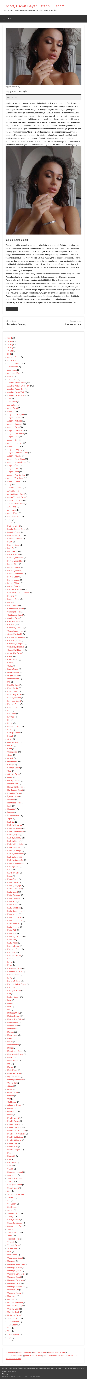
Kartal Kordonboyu (14, 911)
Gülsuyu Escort (13, 774)
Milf (8, 1064)
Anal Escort (12, 402)
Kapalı (10, 876)
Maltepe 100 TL (13, 1013)
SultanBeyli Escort (14, 1223)
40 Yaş (10, 351)
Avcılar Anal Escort (15, 488)
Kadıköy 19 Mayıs (14, 825)
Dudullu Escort (13, 679)
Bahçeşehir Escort (14, 539)
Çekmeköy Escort (14, 640)
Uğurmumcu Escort (15, 1258)
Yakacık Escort (13, 1322)
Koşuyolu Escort (14, 975)
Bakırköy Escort (13, 545)
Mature (10, 1048)
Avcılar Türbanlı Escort (16, 497)
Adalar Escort (12, 367)
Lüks (9, 1007)
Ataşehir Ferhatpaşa (15, 434)
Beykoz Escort (13, 577)
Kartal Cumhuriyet (14, 889)
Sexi (9, 1191)
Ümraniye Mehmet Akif (16, 1287)
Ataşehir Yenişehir (14, 481)
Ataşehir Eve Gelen (15, 430)
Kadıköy (10, 822)
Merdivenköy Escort (15, 1054)
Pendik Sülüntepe (14, 1140)
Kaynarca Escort (14, 956)
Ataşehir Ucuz (13, 472)
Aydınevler (11, 510)
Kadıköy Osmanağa (15, 860)
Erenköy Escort (13, 685)
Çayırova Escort (13, 621)
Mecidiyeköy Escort (15, 1051)
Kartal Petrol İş (13, 924)
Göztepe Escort (13, 768)
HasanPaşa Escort (14, 787)
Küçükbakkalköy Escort (16, 984)
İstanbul (10, 812)
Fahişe (10, 723)
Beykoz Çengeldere (15, 561)
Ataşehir (10, 411)
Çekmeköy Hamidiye (15, 647)
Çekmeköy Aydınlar (15, 631)
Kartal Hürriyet (13, 905)
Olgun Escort (12, 1092)
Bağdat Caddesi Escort (16, 529)
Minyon (10, 1067)
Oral (9, 1099)
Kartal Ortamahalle (14, 921)
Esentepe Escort (14, 701)
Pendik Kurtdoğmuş (15, 1137)
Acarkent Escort (13, 357)
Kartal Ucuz (12, 933)
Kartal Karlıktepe (14, 908)
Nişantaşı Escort (14, 1077)
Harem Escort (12, 784)
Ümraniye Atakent (14, 1268)
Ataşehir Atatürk (13, 418)
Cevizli (10, 656)
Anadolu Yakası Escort (16, 383)
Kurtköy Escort (13, 997)
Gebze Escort (12, 742)
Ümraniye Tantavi (14, 1293)
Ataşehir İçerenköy (14, 443)
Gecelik (10, 746)
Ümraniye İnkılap (14, 1283)
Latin (9, 1000)
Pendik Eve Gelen (14, 1127)
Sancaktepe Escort (15, 1178)
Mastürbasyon (13, 1045)
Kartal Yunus (12, 943)
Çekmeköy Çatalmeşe (16, 637)
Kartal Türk (11, 930)
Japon (9, 819)
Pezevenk (11, 1153)
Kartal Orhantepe (14, 917)
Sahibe (10, 1169)
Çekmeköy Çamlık (14, 634)
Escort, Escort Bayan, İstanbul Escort (34, 6)
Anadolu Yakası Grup (15, 389)
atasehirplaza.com (24, 1352)
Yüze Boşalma (13, 1334)
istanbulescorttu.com (51, 1355)
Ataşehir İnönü (13, 446)
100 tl (9, 338)
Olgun (9, 1089)
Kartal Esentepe (13, 895)
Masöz (10, 1042)
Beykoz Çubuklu (14, 570)
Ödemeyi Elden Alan (15, 1080)
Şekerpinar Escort (14, 1185)
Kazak (9, 959)
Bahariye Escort (13, 532)
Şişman (10, 1210)
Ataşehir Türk (12, 469)
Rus (9, 1159)
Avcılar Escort (12, 491)
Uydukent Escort (14, 1315)
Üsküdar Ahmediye (15, 1303)
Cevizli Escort (12, 660)
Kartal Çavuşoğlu (14, 886)
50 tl (9, 354)
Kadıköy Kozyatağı (14, 857)
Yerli (9, 1331)
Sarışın (10, 1182)
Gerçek (10, 758)
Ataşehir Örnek (13, 465)
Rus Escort (11, 1162)
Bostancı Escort (13, 599)
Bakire (10, 542)
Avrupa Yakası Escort (16, 504)
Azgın (9, 523)
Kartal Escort (11, 309)
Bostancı (10, 596)
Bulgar (10, 602)
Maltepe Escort (13, 1016)
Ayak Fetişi (11, 507)
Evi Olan (10, 717)
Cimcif (9, 663)
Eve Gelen (11, 714)
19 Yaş (10, 344)
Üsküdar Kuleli (13, 1312)
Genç (9, 749)
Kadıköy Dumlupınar (15, 831)
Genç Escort (12, 752)
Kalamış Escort (13, 866)
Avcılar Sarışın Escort (16, 494)
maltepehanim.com (13, 1359)
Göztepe (10, 765)
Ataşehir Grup (12, 440)
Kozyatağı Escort (14, 981)
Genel (9, 755)
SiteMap (5, 1374)
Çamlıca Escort (13, 618)
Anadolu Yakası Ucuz (16, 395)
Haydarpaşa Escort (15, 790)
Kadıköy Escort (13, 841)
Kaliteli (10, 870)
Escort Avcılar (12, 688)
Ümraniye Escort (14, 1277)
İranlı (9, 806)
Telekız (10, 1236)
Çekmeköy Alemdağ (15, 628)
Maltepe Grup (12, 1022)
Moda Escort (12, 1070)
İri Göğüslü (11, 809)
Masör (9, 1038)
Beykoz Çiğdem (13, 567)
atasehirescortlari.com (57, 1352)
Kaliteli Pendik (13, 873)
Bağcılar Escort (13, 526)
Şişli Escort (11, 1207)
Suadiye (10, 1217)
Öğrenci (10, 1086)
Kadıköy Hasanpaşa (15, 854)
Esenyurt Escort (13, 707)
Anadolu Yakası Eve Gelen (18, 386)
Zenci (9, 1341)
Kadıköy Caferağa (14, 828)
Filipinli (10, 736)
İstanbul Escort (13, 816)
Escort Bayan (12, 691)
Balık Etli (10, 548)
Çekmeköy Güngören (15, 644)
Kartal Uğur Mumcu (15, 936)
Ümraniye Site (13, 1290)
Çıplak (10, 666)
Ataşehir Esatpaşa (14, 424)
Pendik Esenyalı (14, 1124)
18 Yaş (10, 341)
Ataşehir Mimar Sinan (16, 459)
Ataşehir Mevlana (14, 456)
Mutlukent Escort (14, 1073)
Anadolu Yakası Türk (15, 392)
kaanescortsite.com (68, 1355)
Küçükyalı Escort (14, 991)
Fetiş (9, 730)
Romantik (11, 1156)
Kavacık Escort (13, 946)
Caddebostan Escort (15, 609)
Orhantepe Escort (14, 1105)
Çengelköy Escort (14, 653)
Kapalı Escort (12, 879)
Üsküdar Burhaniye (15, 1306)
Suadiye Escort (13, 1220)
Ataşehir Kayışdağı (15, 449)
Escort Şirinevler (14, 698)
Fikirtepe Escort (13, 733)
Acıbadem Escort (14, 364)
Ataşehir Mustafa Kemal (17, 462)
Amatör (10, 376)
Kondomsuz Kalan (14, 971)
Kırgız (9, 965)
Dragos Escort (13, 675)
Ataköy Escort (12, 405)
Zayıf (9, 1338)
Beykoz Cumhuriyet (15, 574)
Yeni (9, 1328)
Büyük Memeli (13, 605)
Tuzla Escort (12, 1248)
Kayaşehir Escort (14, 949)
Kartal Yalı (11, 940)
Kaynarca (11, 952)
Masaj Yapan (12, 1035)
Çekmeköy (11, 625)
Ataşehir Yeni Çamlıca (16, 475)
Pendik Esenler (13, 1121)
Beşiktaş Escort (13, 555)
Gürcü (9, 777)
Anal (9, 399)
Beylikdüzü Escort (14, 590)
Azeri (9, 520)
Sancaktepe (12, 1175)
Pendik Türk (12, 1143)
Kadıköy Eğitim (13, 835)
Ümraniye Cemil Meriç (16, 1274)
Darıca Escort (12, 669)
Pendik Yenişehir (14, 1150)
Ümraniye (11, 1261)
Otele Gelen (12, 1112)
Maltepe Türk (12, 1026)
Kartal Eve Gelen (14, 898)
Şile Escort (11, 1204)
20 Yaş (10, 348)
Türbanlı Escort (13, 1245)
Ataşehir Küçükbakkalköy (17, 453)
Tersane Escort (13, 1239)
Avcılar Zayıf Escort (15, 500)
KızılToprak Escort (14, 968)
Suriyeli (10, 1229)
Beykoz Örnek (13, 586)
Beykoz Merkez (13, 580)
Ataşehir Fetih (13, 437)
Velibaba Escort (13, 1318)
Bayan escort (12, 551)
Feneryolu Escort (14, 726)
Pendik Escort (13, 1118)
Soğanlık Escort (13, 1213)
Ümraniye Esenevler (15, 1280)
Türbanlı (10, 1242)
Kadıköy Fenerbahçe (15, 844)
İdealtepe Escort (13, 803)
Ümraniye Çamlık (14, 1271)
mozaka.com (11, 1352)
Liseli (9, 1003)
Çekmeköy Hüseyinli (15, 650)
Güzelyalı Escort (14, 781)
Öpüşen (10, 1096)
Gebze (10, 739)
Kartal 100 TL (12, 882)
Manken (10, 1032)
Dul (8, 682)
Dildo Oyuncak (13, 672)
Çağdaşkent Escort (15, 615)
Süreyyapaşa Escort (15, 1226)
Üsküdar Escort (13, 1309)
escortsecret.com (40, 1352)
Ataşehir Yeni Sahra (15, 478)
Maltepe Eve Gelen (15, 1019)
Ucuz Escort (12, 1255)
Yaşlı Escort (12, 1325)
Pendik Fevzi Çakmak (16, 1134)
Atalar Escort (12, 408)
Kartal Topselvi (13, 927)
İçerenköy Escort (14, 793)
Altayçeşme (12, 370)
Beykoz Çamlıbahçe (15, 558)
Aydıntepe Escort (14, 516)
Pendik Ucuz (12, 1147)
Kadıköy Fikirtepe (14, 851)
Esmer (10, 710)
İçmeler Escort (13, 796)
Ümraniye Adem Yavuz (16, 1264)
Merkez (10, 1057)
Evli (8, 720)
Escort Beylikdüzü (14, 695)
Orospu (10, 1108)
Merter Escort (12, 1061)
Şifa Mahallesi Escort (15, 1194)
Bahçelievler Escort (15, 535)
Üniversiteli (11, 1296)
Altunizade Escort (14, 373)
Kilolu (9, 962)
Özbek (10, 1115)
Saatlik (10, 1166)
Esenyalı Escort (13, 704)
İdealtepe (11, 800)
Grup (9, 771)
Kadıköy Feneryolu (15, 847)
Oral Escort (11, 1102)
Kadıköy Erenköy (14, 838)
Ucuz (9, 1252)
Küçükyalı (11, 987)
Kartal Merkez (12, 914)
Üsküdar (10, 1299)
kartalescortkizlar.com (14, 1355)
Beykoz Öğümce (14, 583)
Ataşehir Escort (13, 427)
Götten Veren (12, 761)
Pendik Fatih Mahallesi (16, 1131)
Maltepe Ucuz (12, 1029)
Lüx (8, 1010)
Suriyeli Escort (13, 1232)
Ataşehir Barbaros (14, 421)
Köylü (9, 978)
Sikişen (10, 1197)
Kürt (9, 994)
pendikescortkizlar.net (33, 1355)
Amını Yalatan (13, 379)
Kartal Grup (12, 901)
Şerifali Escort (13, 1188)
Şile (9, 1201)
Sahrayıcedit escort (15, 1172)
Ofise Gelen (12, 1083)
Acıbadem (11, 360)
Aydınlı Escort (12, 513)
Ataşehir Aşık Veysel (15, 414)
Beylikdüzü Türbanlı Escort (18, 593)
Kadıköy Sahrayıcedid (16, 863)
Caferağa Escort (13, 612)
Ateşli (9, 485)
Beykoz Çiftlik (12, 564)
